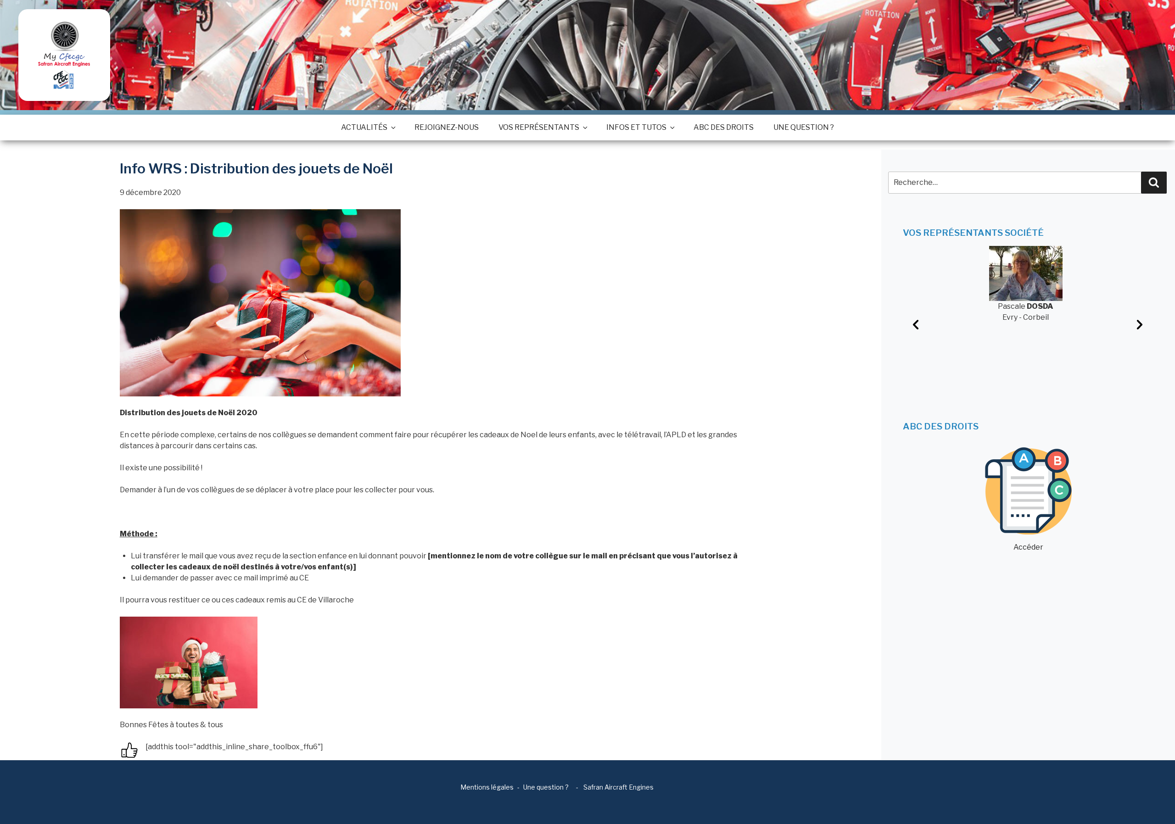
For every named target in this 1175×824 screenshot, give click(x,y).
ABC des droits (724, 127)
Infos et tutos (636, 127)
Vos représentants (538, 127)
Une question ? (803, 127)
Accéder (1028, 547)
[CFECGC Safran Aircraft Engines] (64, 55)
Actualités (364, 127)
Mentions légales (487, 787)
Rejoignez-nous (446, 127)
